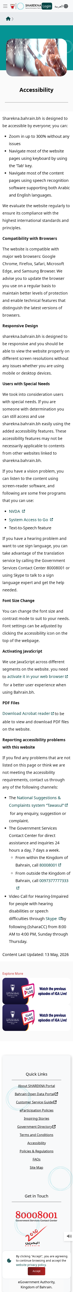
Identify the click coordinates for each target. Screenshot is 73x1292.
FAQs (37, 1159)
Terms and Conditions (36, 1135)
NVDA (15, 511)
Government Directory (34, 1126)
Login (47, 6)
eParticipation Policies (37, 1110)
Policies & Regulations (37, 1151)
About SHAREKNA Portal (36, 1086)
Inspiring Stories (36, 1118)
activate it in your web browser (35, 676)
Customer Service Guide (34, 1102)
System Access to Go (29, 519)
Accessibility (36, 1143)
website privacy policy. (31, 1265)
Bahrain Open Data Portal (34, 1094)
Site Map (36, 1167)
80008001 (48, 865)
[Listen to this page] (69, 1236)
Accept (36, 1271)
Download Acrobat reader (26, 713)
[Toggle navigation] (5, 6)
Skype (52, 918)
